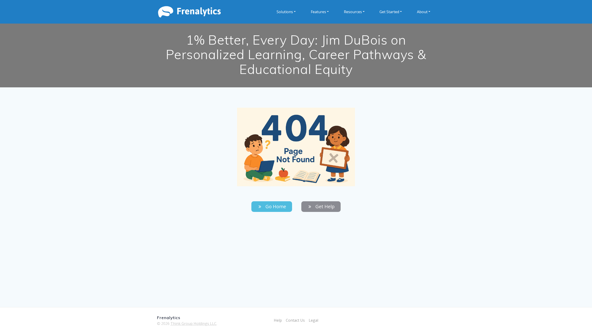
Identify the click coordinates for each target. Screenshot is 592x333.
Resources (353, 11)
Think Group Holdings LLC (193, 323)
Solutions (285, 11)
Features (318, 11)
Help (278, 320)
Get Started (389, 11)
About (422, 11)
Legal (313, 320)
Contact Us (295, 320)
